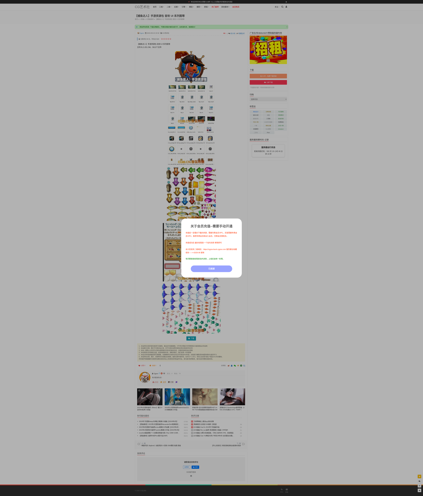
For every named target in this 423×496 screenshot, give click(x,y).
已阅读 (211, 269)
